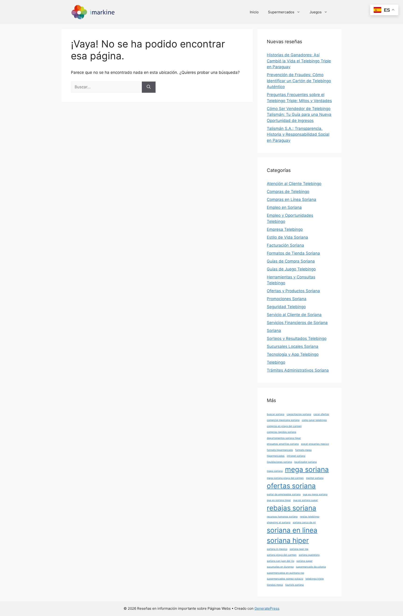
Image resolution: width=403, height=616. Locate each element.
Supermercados (281, 12)
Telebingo (276, 362)
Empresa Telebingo (285, 229)
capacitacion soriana (299, 414)
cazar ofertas (321, 414)
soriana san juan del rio (280, 561)
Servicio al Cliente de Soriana (294, 314)
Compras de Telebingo (288, 191)
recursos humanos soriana (282, 516)
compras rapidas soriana (281, 432)
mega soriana (307, 469)
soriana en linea (292, 530)
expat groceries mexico (315, 443)
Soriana (274, 330)
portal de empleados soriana (284, 494)
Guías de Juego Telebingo (291, 269)
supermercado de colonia (311, 566)
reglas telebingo (309, 516)
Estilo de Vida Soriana (287, 237)
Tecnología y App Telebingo (293, 354)
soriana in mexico (277, 549)
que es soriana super (305, 500)
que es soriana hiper (279, 500)
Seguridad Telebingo (286, 306)
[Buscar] (149, 87)
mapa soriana (275, 471)
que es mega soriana (315, 494)
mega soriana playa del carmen (285, 478)
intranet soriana (296, 455)
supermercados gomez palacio (285, 578)
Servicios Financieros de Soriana (297, 322)
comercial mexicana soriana (283, 420)
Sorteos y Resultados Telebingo (297, 338)
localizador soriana (305, 461)
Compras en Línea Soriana (291, 199)
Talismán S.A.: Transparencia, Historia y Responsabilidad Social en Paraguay (298, 134)
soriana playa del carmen (281, 554)
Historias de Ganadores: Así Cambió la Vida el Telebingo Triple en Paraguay (299, 61)
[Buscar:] (106, 87)
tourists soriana (294, 584)
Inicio (254, 12)
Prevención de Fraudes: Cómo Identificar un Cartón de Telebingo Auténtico (299, 80)
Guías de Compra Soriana (291, 261)
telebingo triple (315, 578)
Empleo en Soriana (284, 207)
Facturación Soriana (285, 245)
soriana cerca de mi (304, 522)
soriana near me (299, 549)
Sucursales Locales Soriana (292, 346)
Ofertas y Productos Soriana (293, 290)
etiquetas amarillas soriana (283, 443)
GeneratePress (266, 608)
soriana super (304, 561)
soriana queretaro (309, 554)
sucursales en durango (280, 566)
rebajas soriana (291, 508)
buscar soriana (275, 414)
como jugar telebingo (314, 420)
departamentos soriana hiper (284, 438)
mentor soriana (314, 478)
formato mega (303, 450)
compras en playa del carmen (284, 426)
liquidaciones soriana (279, 461)
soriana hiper (288, 540)
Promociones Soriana (286, 298)
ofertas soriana (291, 486)
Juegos (315, 12)
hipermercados (276, 455)
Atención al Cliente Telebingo (294, 183)
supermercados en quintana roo (285, 572)
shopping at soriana (278, 522)
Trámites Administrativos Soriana (298, 370)
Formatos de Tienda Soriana (293, 253)
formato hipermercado (280, 450)
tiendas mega (275, 584)
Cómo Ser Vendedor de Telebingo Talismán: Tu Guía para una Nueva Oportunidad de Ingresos (299, 114)
